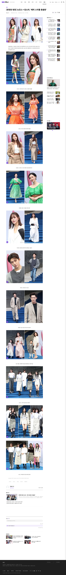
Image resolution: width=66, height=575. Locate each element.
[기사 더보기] (9, 534)
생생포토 (7, 534)
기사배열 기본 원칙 (32, 565)
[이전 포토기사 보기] (58, 121)
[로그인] (61, 2)
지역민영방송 (58, 562)
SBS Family (48, 562)
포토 (7, 7)
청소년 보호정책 (25, 570)
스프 (58, 2)
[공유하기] (55, 12)
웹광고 (8, 570)
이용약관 (12, 570)
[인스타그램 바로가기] (36, 570)
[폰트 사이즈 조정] (57, 12)
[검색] (63, 2)
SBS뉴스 (53, 2)
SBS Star (56, 2)
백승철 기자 (7, 12)
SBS (50, 2)
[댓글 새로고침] (9, 518)
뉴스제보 (4, 570)
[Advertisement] (24, 549)
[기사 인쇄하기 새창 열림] (59, 12)
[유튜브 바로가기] (34, 570)
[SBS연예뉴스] (5, 2)
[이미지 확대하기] (7, 41)
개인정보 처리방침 (18, 570)
